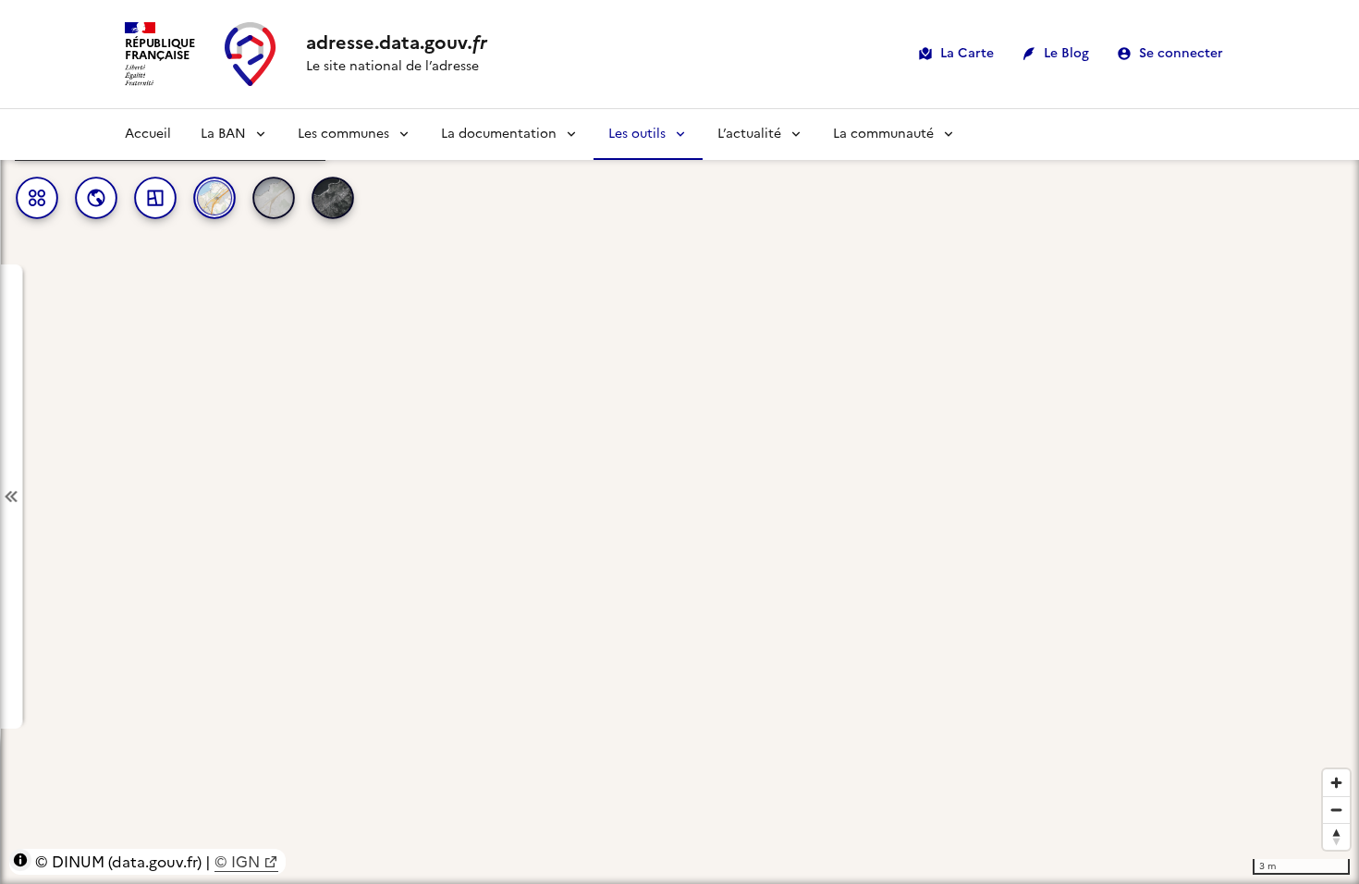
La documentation (499, 133)
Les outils (637, 133)
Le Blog (1066, 53)
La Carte (967, 53)
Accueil (148, 133)
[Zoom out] (1336, 809)
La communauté (883, 133)
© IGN (237, 862)
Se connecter (1181, 53)
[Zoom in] (1336, 782)
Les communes (343, 133)
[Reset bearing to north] (1336, 836)
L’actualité (749, 133)
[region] (679, 496)
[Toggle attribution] (20, 860)
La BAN (223, 133)
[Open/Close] (11, 497)
